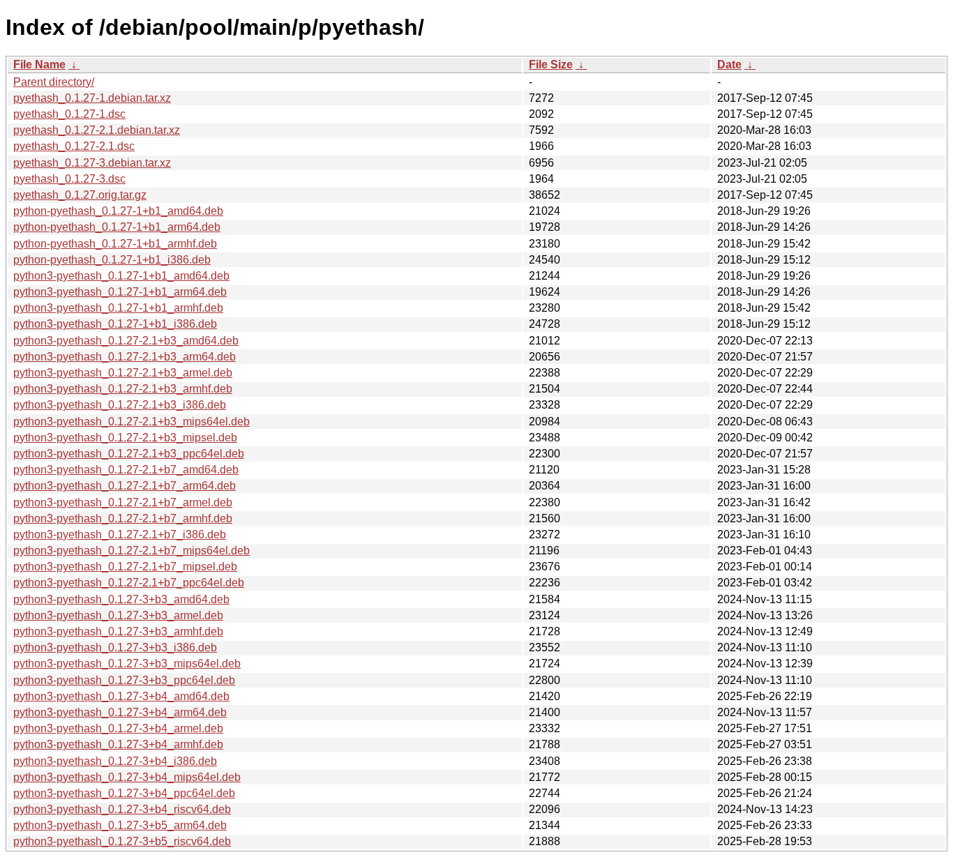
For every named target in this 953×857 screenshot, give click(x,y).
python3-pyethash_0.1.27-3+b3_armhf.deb (118, 631)
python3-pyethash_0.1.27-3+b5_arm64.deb (120, 825)
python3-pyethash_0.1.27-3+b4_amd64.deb (121, 696)
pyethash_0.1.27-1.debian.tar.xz (92, 98)
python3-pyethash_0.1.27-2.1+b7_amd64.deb (126, 470)
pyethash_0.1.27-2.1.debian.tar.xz (96, 130)
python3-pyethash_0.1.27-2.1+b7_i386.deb (119, 534)
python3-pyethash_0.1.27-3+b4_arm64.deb (120, 712)
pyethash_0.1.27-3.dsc (69, 179)
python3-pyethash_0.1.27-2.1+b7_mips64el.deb (131, 550)
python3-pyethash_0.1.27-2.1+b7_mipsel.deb (125, 566)
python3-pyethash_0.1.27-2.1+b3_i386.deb (119, 405)
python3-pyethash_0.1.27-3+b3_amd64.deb (121, 599)
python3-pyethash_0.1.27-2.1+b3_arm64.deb (124, 357)
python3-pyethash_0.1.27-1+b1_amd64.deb (121, 276)
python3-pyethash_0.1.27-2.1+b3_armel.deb (122, 373)
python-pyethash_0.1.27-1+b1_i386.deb (112, 260)
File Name (39, 64)
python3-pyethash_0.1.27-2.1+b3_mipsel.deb (125, 437)
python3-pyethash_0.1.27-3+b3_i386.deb (115, 647)
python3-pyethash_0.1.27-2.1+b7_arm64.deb (124, 486)
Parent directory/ (53, 82)
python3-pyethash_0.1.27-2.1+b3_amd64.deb (126, 341)
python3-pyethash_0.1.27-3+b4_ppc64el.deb (124, 793)
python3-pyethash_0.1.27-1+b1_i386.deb (115, 324)
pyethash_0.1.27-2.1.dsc (74, 146)
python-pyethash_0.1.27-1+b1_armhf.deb (115, 244)
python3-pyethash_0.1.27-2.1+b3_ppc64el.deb (128, 454)
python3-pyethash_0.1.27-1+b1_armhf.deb (118, 308)
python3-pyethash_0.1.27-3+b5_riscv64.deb (122, 841)
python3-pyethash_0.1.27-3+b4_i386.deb (115, 761)
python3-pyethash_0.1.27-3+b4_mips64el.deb (127, 777)
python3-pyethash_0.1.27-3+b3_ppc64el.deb (124, 680)
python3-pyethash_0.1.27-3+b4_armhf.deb (118, 744)
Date (729, 64)
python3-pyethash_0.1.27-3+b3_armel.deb (118, 615)
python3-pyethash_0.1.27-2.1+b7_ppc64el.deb (128, 583)
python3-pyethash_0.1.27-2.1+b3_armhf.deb (122, 389)
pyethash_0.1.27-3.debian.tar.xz (92, 163)
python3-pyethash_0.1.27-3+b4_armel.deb (118, 728)
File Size (551, 64)
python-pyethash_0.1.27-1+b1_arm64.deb (116, 227)
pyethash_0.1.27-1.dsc (69, 114)
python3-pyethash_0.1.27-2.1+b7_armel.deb (122, 502)
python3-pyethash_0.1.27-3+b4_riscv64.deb (122, 809)
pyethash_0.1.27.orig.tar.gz (80, 195)
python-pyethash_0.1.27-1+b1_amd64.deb (118, 211)
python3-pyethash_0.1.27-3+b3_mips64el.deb (127, 663)
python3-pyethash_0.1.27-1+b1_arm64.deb (120, 292)
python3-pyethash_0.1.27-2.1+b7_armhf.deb (122, 518)
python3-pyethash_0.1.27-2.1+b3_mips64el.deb (131, 421)
